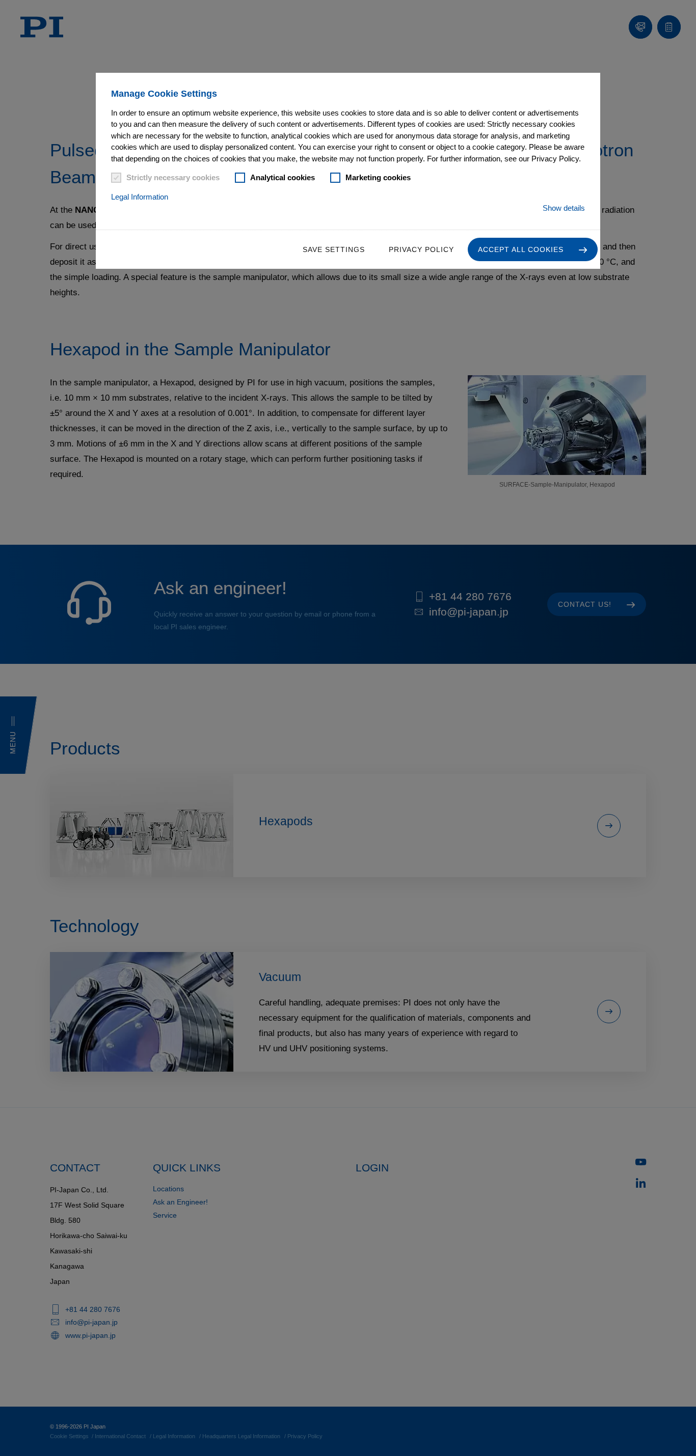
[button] (533, 249)
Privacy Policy (421, 249)
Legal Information (139, 196)
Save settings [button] (334, 249)
